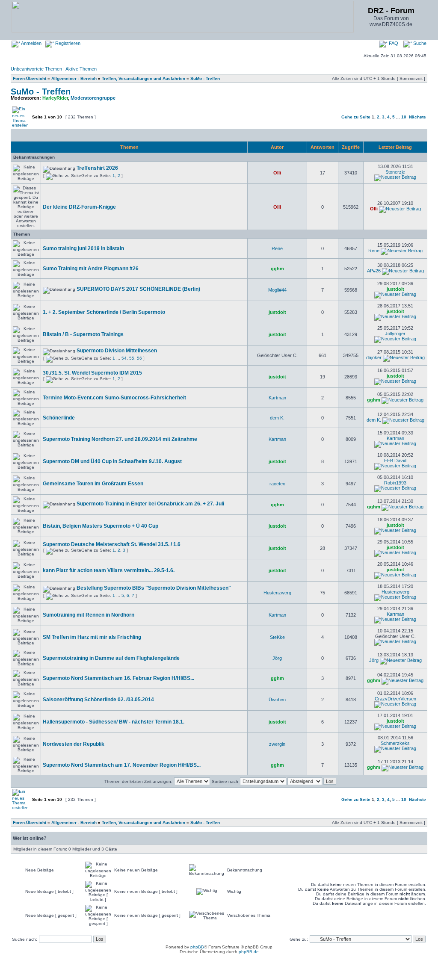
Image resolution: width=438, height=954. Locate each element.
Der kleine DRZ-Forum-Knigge (79, 207)
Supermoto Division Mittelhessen (117, 351)
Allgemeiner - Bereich (74, 78)
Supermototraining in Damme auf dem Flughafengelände (111, 658)
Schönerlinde (59, 418)
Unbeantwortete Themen (36, 68)
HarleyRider (55, 97)
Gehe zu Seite (355, 117)
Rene (277, 248)
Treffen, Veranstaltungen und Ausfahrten (143, 78)
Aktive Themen (81, 68)
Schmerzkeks (395, 743)
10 (403, 117)
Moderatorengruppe (93, 97)
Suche (419, 43)
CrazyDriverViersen (395, 698)
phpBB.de (249, 951)
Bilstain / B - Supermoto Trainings (83, 334)
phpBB (197, 947)
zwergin (277, 744)
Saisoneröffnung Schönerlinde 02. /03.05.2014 (98, 700)
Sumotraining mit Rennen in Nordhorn (88, 615)
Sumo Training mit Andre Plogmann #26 (91, 269)
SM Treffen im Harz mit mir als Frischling (92, 637)
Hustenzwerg (277, 592)
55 (131, 358)
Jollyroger (395, 333)
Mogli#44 (277, 289)
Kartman (277, 397)
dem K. (277, 417)
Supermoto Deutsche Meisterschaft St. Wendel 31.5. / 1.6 (112, 544)
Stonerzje (395, 171)
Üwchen (277, 699)
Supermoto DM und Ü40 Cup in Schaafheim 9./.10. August (112, 461)
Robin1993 (395, 482)
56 (139, 358)
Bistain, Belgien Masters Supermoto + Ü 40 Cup (100, 526)
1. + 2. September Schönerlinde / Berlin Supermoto (104, 312)
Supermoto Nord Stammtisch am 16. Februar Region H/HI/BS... (118, 678)
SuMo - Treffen (205, 78)
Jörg (277, 658)
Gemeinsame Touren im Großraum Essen (93, 484)
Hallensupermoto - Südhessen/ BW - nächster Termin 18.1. (113, 722)
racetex (277, 483)
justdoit (395, 289)
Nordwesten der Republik (73, 744)
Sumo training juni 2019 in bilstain (83, 248)
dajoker (374, 357)
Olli (277, 172)
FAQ (393, 43)
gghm (277, 268)
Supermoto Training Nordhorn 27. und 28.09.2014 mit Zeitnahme (120, 439)
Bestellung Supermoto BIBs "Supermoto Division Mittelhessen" (154, 588)
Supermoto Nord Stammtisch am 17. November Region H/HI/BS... (122, 765)
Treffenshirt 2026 (97, 168)
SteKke (277, 637)
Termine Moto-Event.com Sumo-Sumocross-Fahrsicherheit (114, 398)
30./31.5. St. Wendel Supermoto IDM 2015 (92, 373)
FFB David (395, 460)
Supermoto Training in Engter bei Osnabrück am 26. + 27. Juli (150, 504)
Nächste (417, 117)
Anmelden (30, 43)
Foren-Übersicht (29, 78)
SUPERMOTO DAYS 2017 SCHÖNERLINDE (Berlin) (138, 289)
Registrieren (67, 43)
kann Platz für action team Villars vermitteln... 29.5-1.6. (109, 570)
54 (124, 358)
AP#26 (374, 270)
